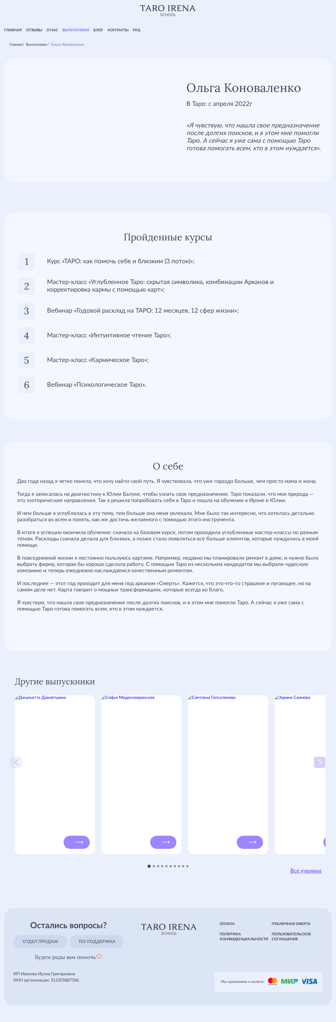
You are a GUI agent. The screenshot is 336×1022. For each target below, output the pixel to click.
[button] (149, 866)
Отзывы (34, 30)
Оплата (227, 924)
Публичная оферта (291, 924)
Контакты (118, 30)
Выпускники (75, 30)
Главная (13, 30)
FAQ (136, 30)
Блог (98, 30)
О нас (52, 30)
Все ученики (305, 871)
